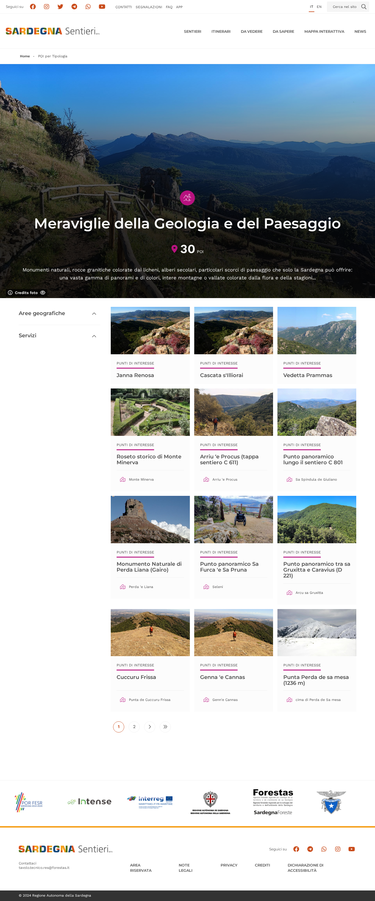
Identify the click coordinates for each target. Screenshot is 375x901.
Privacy (229, 865)
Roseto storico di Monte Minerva (149, 459)
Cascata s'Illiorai (221, 375)
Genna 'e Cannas (222, 677)
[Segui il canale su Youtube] (102, 7)
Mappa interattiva (324, 31)
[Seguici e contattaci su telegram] (74, 7)
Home (25, 56)
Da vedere (251, 31)
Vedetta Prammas (307, 375)
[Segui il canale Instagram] (337, 849)
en (319, 7)
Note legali (185, 868)
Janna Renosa (135, 375)
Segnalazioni (149, 7)
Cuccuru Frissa (136, 677)
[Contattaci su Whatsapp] (88, 7)
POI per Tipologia (52, 56)
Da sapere (283, 31)
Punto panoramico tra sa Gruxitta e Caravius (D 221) (316, 570)
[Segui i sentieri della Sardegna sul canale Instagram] (46, 7)
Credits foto (26, 292)
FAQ (169, 7)
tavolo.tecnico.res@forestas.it (44, 868)
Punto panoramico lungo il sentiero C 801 (313, 459)
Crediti (262, 865)
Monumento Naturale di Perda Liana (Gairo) (149, 567)
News (360, 31)
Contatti (123, 7)
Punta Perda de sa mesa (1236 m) (316, 680)
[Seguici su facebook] (32, 7)
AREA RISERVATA (140, 868)
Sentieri (192, 31)
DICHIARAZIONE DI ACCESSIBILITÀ (305, 868)
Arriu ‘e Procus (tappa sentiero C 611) (229, 459)
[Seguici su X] (60, 7)
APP (179, 7)
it (311, 7)
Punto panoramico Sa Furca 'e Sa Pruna (229, 567)
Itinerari (221, 31)
